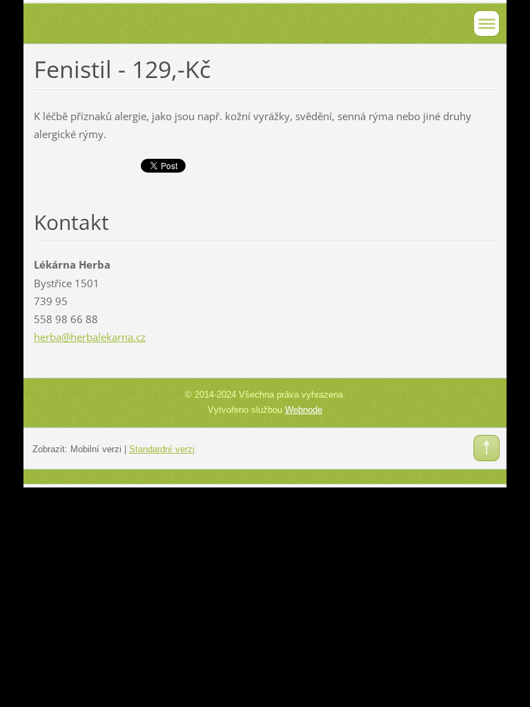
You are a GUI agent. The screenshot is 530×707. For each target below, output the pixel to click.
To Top (486, 448)
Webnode (303, 410)
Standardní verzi (162, 449)
